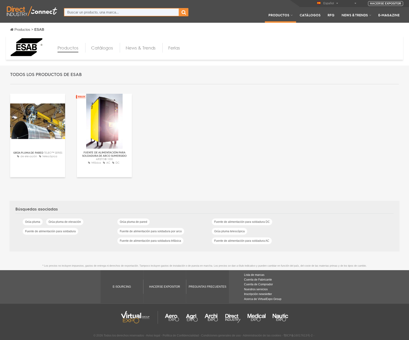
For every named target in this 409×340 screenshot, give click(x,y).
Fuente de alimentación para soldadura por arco (151, 231)
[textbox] (121, 12)
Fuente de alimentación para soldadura (50, 231)
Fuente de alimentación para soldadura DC (242, 222)
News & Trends (355, 15)
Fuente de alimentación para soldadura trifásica (150, 240)
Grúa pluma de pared (133, 222)
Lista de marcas (254, 275)
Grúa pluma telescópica (229, 231)
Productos (278, 15)
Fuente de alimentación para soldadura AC (241, 240)
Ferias (174, 47)
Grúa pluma (32, 222)
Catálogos (310, 15)
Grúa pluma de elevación (65, 222)
